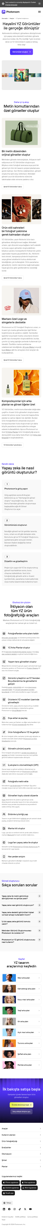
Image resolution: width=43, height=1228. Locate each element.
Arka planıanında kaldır (9, 638)
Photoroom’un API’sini (29, 772)
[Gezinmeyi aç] (39, 11)
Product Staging (32, 668)
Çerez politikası (32, 1217)
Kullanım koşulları (7, 1217)
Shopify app (9, 1193)
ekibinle (23, 818)
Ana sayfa (4, 18)
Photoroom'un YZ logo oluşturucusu (25, 847)
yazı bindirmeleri (15, 786)
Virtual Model (16, 710)
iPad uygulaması (29, 1182)
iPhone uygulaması (11, 1182)
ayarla (10, 687)
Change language (11, 5)
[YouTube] (30, 1209)
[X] (25, 1209)
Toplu (4, 800)
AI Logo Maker (29, 347)
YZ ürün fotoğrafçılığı (19, 725)
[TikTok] (20, 1209)
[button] (21, 897)
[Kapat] (39, 3)
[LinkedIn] (4, 1209)
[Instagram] (14, 1209)
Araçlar (12, 18)
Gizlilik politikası (20, 1217)
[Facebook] (9, 1209)
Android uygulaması (12, 1188)
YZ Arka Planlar (12, 432)
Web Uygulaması (30, 1188)
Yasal (3, 1220)
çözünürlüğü (17, 687)
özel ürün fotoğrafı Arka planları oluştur (18, 652)
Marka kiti (10, 835)
